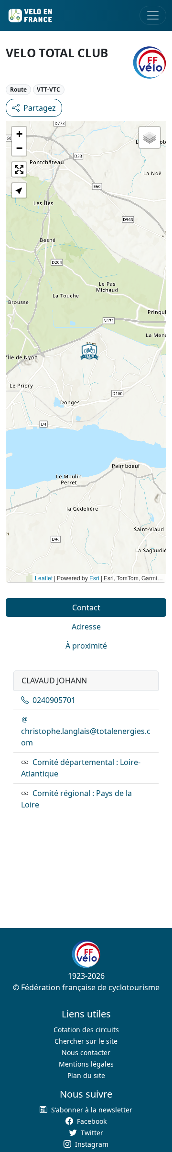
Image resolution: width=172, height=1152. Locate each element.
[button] (89, 352)
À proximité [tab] (86, 645)
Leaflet (44, 578)
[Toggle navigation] (153, 15)
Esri (94, 578)
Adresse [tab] (86, 626)
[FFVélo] (86, 954)
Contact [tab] (86, 607)
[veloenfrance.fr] (30, 15)
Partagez (39, 108)
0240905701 (53, 700)
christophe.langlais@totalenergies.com (85, 737)
